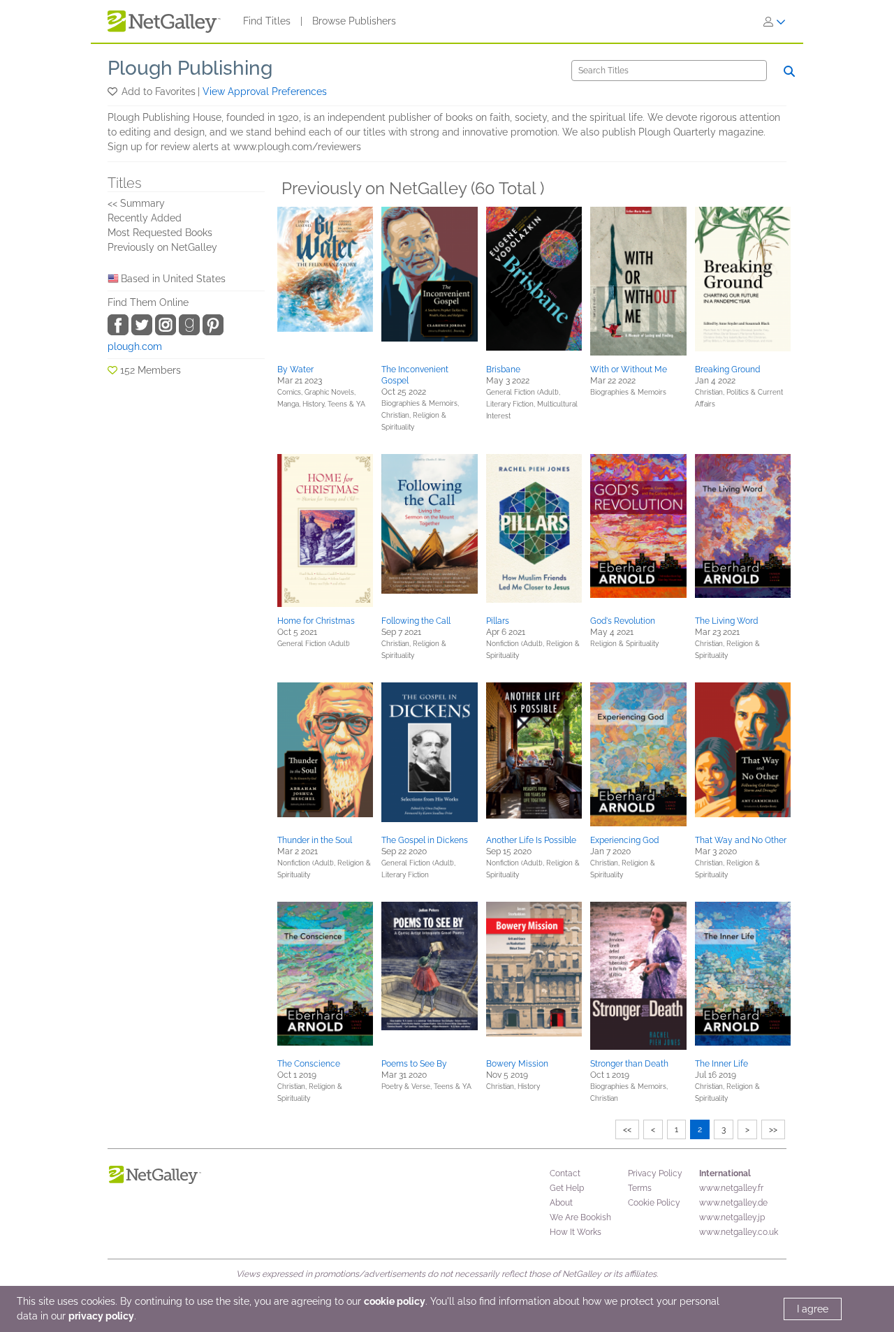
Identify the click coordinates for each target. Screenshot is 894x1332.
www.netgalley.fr (731, 1188)
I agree (812, 1309)
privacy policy (101, 1316)
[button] (113, 91)
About (561, 1203)
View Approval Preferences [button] (265, 91)
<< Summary (136, 203)
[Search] (789, 71)
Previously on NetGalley (162, 247)
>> (773, 1129)
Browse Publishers (354, 21)
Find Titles (267, 21)
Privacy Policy (655, 1173)
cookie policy (394, 1301)
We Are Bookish (580, 1217)
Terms (640, 1188)
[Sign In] (774, 21)
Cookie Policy (654, 1203)
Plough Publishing (190, 68)
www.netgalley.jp (732, 1217)
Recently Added (145, 218)
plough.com (135, 346)
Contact (565, 1173)
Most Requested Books (160, 232)
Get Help (567, 1188)
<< (627, 1129)
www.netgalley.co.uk (738, 1232)
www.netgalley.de (733, 1203)
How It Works (575, 1232)
